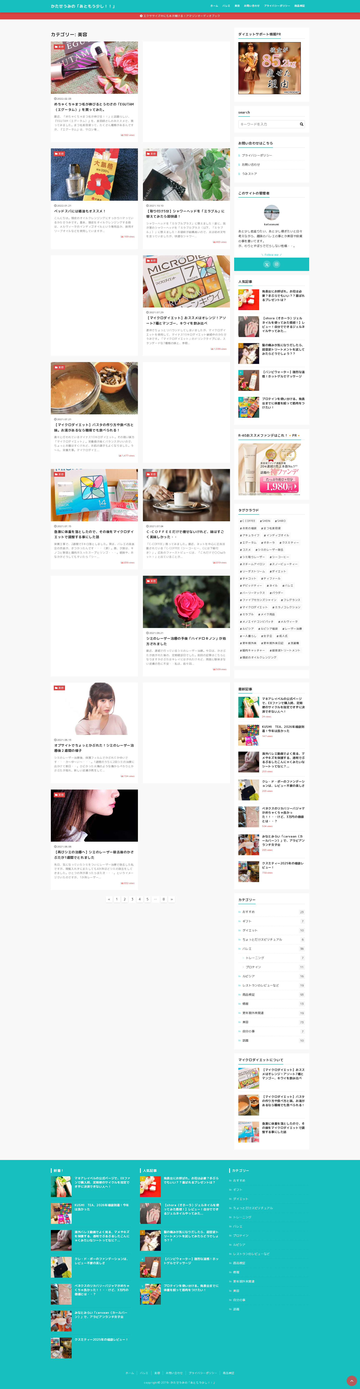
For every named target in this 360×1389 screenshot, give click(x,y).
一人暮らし (249, 636)
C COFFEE (248, 521)
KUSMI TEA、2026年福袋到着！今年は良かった (283, 729)
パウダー (278, 593)
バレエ (226, 6)
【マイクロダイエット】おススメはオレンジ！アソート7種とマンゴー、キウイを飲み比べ (283, 1074)
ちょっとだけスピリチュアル (273, 940)
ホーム (214, 6)
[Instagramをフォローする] (276, 264)
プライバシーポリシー (277, 6)
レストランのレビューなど (273, 985)
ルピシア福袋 (269, 629)
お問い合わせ (252, 6)
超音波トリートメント (286, 650)
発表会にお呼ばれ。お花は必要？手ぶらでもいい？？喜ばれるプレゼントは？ (283, 295)
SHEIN (266, 521)
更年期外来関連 (273, 1013)
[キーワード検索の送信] (302, 124)
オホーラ (269, 542)
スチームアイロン (253, 564)
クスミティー (290, 542)
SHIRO (281, 521)
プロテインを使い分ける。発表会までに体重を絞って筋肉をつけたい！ (283, 403)
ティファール (272, 578)
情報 (273, 1004)
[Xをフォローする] (267, 264)
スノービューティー (285, 564)
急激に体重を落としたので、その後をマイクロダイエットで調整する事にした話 (283, 1128)
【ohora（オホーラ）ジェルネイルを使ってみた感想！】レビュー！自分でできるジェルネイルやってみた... (283, 324)
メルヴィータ (289, 621)
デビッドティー (252, 585)
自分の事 (273, 1031)
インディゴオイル (277, 535)
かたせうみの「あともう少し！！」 (83, 6)
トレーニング (275, 958)
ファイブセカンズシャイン (259, 600)
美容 (237, 6)
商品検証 (299, 6)
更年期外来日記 (273, 643)
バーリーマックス (253, 593)
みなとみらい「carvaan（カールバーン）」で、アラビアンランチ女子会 (283, 840)
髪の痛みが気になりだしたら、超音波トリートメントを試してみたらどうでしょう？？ (283, 349)
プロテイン (275, 967)
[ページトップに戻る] (352, 1381)
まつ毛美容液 (272, 528)
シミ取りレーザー (253, 557)
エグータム (249, 542)
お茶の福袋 (249, 528)
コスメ (246, 550)
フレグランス (292, 600)
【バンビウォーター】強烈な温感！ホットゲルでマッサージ (283, 374)
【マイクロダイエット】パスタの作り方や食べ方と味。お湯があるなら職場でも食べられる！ (283, 1101)
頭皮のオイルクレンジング (259, 657)
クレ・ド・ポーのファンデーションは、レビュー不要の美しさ (283, 784)
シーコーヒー (280, 557)
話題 (273, 1040)
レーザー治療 (293, 629)
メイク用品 (268, 614)
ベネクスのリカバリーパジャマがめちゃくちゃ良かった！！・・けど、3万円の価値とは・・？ (283, 814)
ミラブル (248, 614)
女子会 (268, 636)
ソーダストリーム (253, 571)
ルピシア (248, 629)
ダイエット (279, 571)
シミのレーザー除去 (271, 550)
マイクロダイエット (255, 607)
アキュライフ (251, 535)
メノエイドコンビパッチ (258, 621)
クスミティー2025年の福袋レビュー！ (101, 1340)
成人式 (283, 636)
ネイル (273, 585)
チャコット (249, 578)
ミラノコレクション (288, 607)
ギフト (273, 921)
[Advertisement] (186, 80)
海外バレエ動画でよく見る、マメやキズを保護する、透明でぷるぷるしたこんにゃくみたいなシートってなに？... (283, 760)
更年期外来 (249, 643)
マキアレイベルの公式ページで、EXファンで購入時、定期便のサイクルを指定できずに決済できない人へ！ (283, 705)
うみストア (249, 174)
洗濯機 (295, 643)
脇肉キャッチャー (253, 650)
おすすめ (273, 912)
